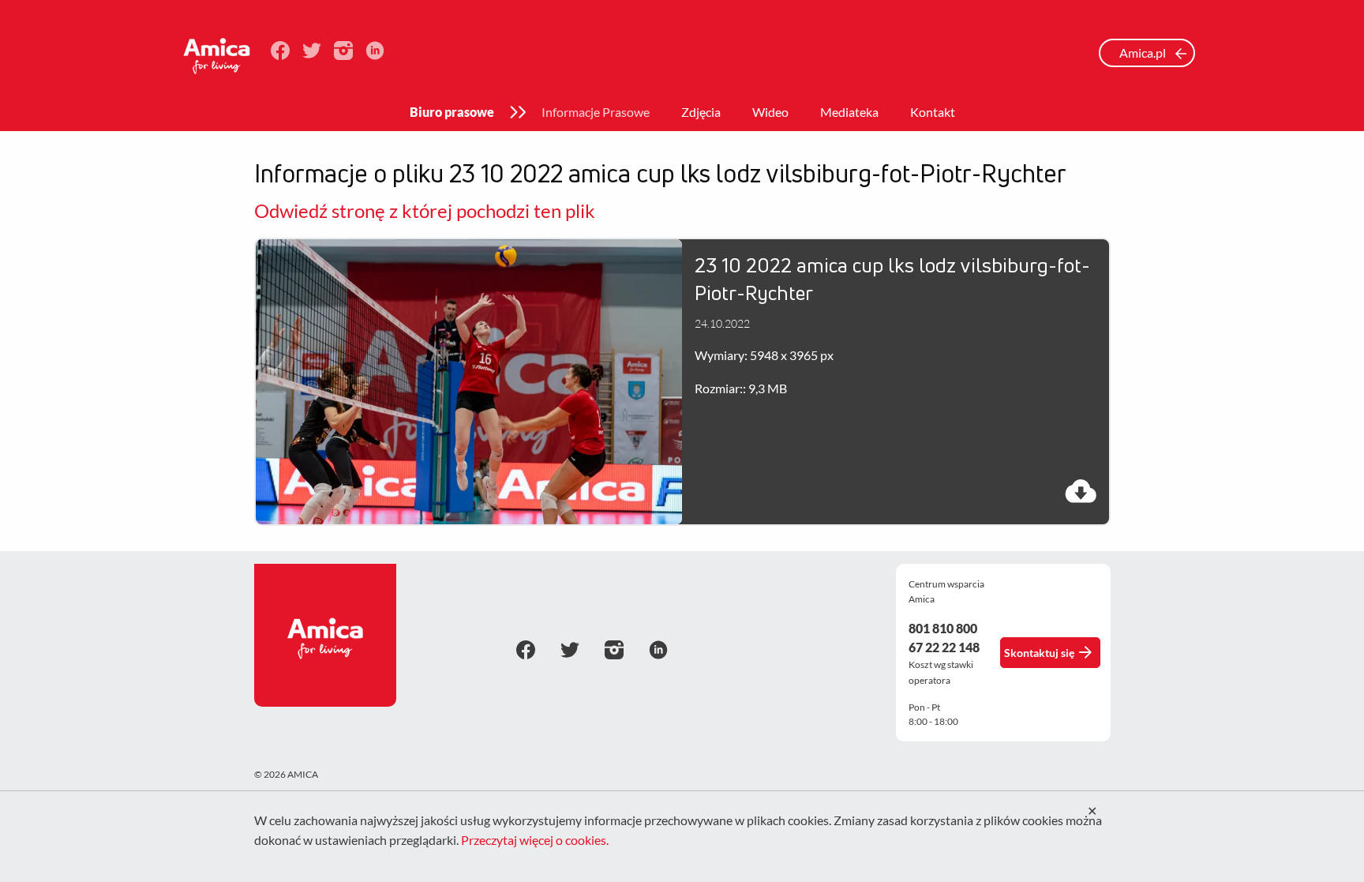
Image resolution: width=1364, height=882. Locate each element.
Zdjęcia (701, 111)
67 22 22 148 (944, 647)
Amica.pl (1143, 52)
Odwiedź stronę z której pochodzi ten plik (424, 210)
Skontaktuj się (1039, 652)
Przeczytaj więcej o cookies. (535, 839)
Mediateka (849, 111)
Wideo (770, 111)
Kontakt (932, 111)
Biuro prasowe (452, 111)
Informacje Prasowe (595, 111)
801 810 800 (943, 628)
